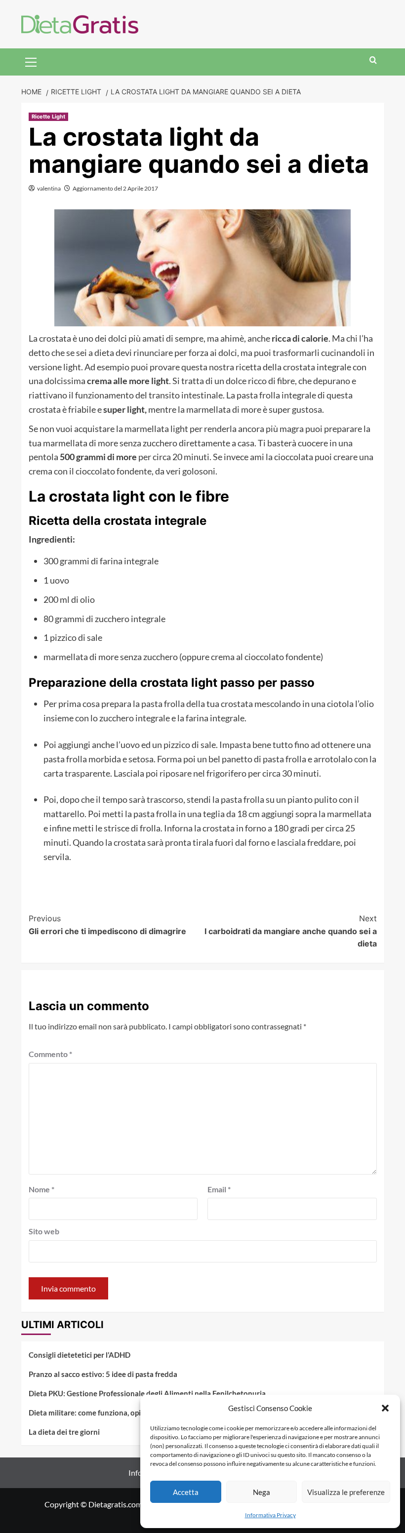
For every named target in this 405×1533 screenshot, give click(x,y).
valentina (49, 188)
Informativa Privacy (270, 1515)
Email (219, 1189)
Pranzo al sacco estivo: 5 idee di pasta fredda (103, 1374)
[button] (385, 1408)
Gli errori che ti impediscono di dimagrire (107, 924)
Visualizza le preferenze (346, 1492)
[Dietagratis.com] (79, 23)
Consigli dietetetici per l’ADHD (79, 1354)
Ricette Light (48, 116)
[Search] (373, 60)
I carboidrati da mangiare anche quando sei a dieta (290, 930)
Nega (261, 1492)
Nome (41, 1189)
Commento (50, 1054)
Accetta (186, 1492)
